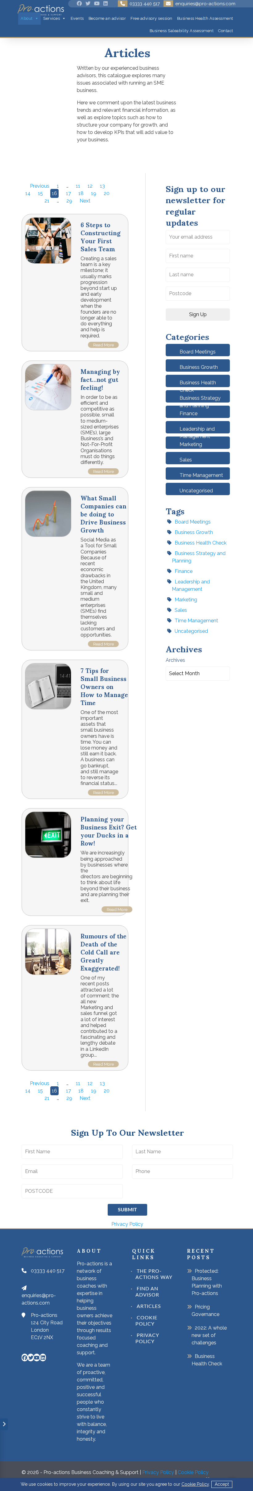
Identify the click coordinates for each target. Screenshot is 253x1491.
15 (40, 193)
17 (68, 193)
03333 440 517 (47, 1271)
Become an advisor (107, 18)
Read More (103, 344)
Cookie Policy (195, 1484)
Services (51, 18)
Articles (149, 1306)
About (27, 18)
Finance (188, 413)
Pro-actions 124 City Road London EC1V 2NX (47, 1326)
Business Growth (199, 367)
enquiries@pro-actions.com (39, 1299)
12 (90, 186)
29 (69, 201)
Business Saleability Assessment (182, 30)
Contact (225, 30)
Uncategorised (196, 491)
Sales (186, 460)
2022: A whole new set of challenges (209, 1335)
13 (102, 186)
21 (46, 201)
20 (107, 193)
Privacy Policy (127, 1224)
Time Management (201, 475)
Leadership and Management (191, 585)
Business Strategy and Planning (199, 557)
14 (28, 193)
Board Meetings (198, 352)
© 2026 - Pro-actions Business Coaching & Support (80, 1472)
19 (93, 193)
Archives (175, 660)
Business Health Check (200, 543)
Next (85, 201)
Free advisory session (151, 18)
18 (81, 193)
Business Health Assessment (205, 18)
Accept (222, 1484)
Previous (39, 186)
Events (77, 18)
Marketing (191, 444)
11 (78, 186)
